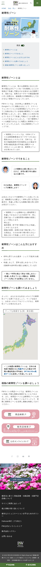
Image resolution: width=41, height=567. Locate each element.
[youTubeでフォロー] (23, 457)
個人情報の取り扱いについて (13, 508)
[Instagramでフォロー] (18, 457)
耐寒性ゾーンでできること (14, 53)
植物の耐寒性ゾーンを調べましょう (17, 65)
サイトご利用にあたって (11, 503)
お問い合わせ (7, 536)
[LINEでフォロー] (29, 457)
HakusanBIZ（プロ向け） (12, 521)
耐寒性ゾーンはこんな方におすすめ (17, 57)
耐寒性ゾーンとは (11, 50)
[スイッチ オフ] (31, 3)
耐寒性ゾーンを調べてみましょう (16, 61)
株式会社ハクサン (9, 531)
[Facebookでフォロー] (12, 457)
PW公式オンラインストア (12, 526)
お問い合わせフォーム (20, 479)
